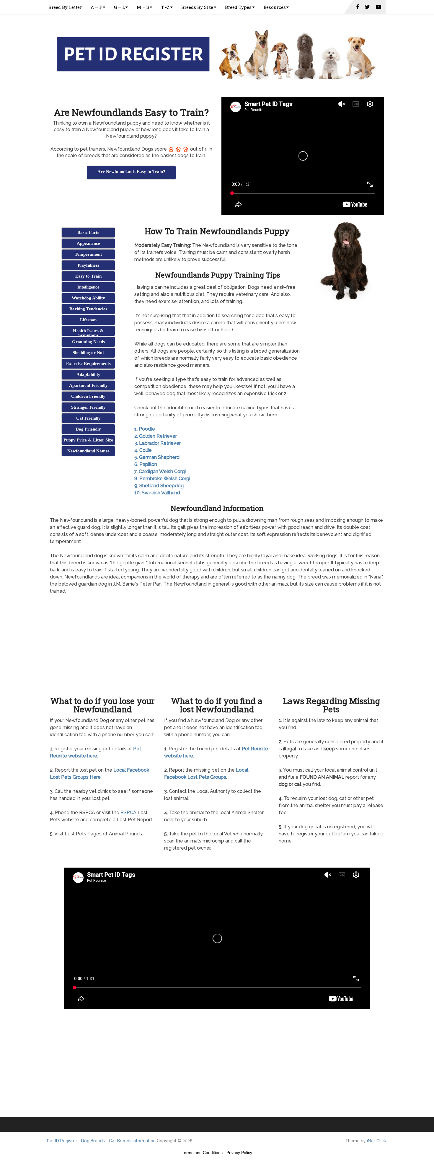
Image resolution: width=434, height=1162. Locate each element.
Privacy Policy (239, 1152)
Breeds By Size (197, 7)
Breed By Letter (65, 7)
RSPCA (128, 812)
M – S (143, 7)
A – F (96, 7)
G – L (119, 7)
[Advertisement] (131, 195)
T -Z (165, 7)
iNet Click (376, 1140)
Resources (274, 7)
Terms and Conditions (202, 1152)
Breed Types (238, 7)
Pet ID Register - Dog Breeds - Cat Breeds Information (101, 1140)
